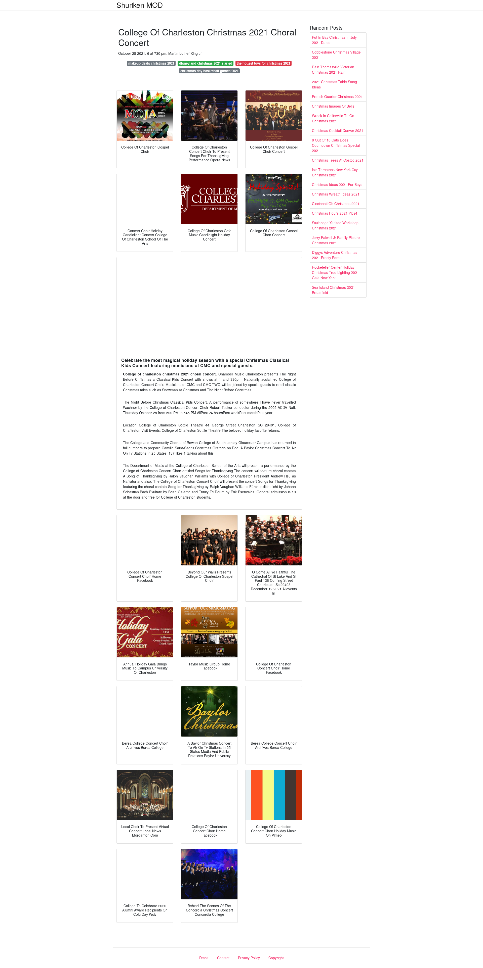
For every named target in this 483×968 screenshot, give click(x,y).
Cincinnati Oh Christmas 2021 (335, 203)
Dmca (204, 957)
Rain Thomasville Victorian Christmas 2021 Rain (333, 69)
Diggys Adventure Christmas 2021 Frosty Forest (334, 255)
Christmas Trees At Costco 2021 (338, 160)
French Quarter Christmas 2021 (337, 96)
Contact (223, 957)
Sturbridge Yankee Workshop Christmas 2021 (335, 225)
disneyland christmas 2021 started (205, 63)
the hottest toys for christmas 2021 (263, 63)
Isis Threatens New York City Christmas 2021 (335, 172)
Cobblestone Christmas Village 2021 (336, 55)
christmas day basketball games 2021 (209, 70)
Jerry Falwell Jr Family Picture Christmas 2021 (336, 240)
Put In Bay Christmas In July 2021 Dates (334, 40)
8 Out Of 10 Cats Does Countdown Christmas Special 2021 (336, 145)
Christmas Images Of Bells (333, 106)
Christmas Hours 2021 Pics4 (334, 213)
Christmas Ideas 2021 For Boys (337, 184)
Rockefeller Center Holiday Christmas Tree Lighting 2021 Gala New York (335, 272)
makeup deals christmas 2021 (151, 63)
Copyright (276, 957)
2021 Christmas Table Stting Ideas (334, 84)
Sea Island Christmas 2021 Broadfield (333, 290)
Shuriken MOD (139, 5)
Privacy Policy (249, 957)
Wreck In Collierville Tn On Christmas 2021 (333, 118)
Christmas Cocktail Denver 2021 (337, 130)
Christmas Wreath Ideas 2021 (335, 194)
